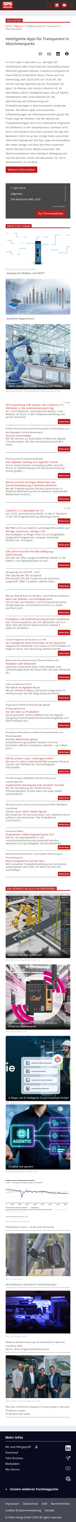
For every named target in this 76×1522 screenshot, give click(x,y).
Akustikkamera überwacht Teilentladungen (31, 1284)
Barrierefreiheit (60, 1503)
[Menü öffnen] (71, 5)
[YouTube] (68, 1469)
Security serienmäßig (18, 435)
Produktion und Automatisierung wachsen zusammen (37, 619)
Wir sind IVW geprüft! (18, 1447)
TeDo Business (14, 1458)
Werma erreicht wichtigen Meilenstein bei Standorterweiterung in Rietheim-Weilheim (31, 484)
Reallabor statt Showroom (21, 663)
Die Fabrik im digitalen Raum (23, 687)
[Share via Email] (49, 54)
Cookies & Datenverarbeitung (23, 1510)
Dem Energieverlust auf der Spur (25, 861)
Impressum (12, 1503)
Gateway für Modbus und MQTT (26, 273)
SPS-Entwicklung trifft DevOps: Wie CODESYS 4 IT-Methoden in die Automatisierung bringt (35, 406)
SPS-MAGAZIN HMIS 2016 (25, 199)
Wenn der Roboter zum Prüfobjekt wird (29, 599)
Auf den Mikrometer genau (22, 739)
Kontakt (49, 1510)
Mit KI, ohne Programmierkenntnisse (27, 1349)
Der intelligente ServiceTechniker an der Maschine (36, 643)
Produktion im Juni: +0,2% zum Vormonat (30, 1227)
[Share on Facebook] (67, 54)
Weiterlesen (64, 422)
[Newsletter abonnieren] (68, 1459)
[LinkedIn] (68, 1448)
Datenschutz (30, 1503)
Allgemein (19, 26)
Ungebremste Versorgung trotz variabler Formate (35, 785)
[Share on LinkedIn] (58, 54)
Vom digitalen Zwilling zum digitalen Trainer (32, 462)
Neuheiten (14, 20)
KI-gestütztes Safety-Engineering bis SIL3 (30, 834)
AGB (44, 1503)
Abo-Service (12, 1469)
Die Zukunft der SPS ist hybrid (23, 575)
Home (9, 26)
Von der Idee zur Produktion (22, 711)
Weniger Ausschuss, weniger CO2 (25, 531)
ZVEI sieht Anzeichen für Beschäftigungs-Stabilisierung (30, 553)
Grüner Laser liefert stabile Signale (26, 811)
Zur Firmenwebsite (50, 213)
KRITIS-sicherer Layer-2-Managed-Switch (30, 758)
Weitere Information (21, 170)
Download (11, 1452)
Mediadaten (12, 1463)
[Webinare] (68, 1479)
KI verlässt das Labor (18, 1413)
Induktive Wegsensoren (20, 318)
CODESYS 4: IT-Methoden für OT (25, 510)
